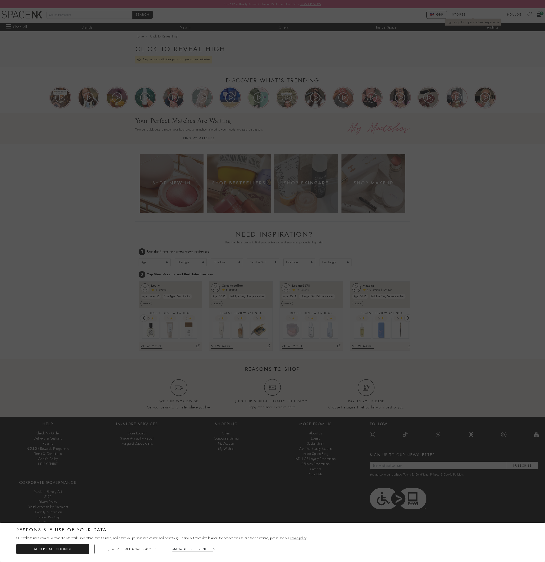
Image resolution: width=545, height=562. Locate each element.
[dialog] (272, 542)
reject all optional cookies (131, 549)
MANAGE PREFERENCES (192, 549)
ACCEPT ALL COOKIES (53, 549)
